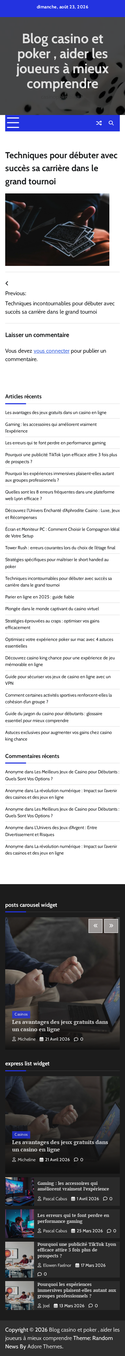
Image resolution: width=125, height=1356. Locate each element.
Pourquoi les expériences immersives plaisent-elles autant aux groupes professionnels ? (77, 1290)
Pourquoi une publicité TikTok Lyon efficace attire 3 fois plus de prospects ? (77, 1250)
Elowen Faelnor (57, 1265)
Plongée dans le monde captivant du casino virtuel (52, 608)
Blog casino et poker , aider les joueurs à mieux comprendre (62, 61)
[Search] (111, 123)
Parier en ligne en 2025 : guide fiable (39, 596)
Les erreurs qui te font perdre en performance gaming (55, 442)
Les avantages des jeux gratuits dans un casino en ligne (56, 412)
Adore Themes (44, 1346)
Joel (46, 1305)
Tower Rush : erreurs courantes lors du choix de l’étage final (60, 547)
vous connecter (51, 350)
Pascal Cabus (55, 1198)
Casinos (21, 1014)
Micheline (26, 1039)
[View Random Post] (99, 123)
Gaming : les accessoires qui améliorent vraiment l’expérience (73, 1186)
